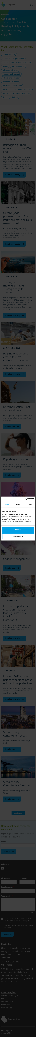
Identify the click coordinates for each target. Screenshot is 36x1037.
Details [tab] (18, 504)
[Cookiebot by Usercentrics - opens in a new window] (25, 499)
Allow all (18, 530)
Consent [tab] (6, 504)
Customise (17, 536)
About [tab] (29, 504)
